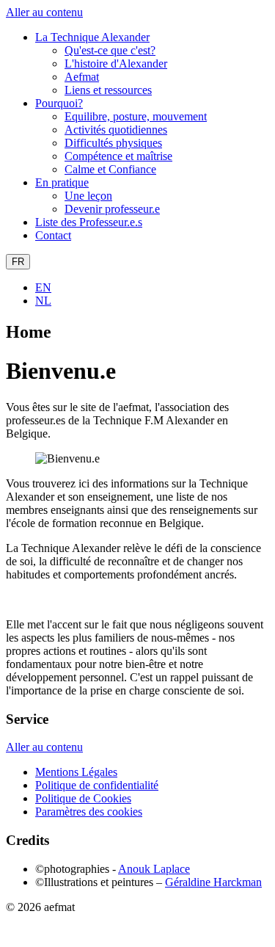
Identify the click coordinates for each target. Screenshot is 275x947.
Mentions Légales (76, 772)
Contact (53, 235)
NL (43, 300)
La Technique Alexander (92, 37)
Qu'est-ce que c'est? (110, 50)
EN (43, 287)
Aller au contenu (44, 12)
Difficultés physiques (113, 143)
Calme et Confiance (110, 169)
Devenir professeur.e (112, 209)
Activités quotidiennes (116, 129)
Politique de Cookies (83, 798)
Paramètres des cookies (88, 811)
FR (18, 261)
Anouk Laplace (154, 869)
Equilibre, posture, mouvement (136, 116)
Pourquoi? (59, 103)
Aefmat (82, 76)
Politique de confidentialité (96, 785)
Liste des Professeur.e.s (88, 222)
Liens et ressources (108, 90)
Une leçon (88, 195)
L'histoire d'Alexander (116, 63)
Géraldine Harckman (213, 882)
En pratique (62, 182)
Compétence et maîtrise (118, 156)
